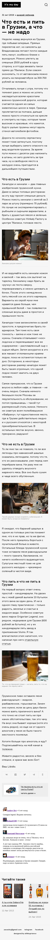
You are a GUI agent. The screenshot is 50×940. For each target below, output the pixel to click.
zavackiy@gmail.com (12, 930)
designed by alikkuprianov (25, 933)
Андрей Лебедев (25, 15)
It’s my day (11, 4)
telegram (28, 930)
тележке (7, 749)
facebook (39, 930)
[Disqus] (25, 836)
